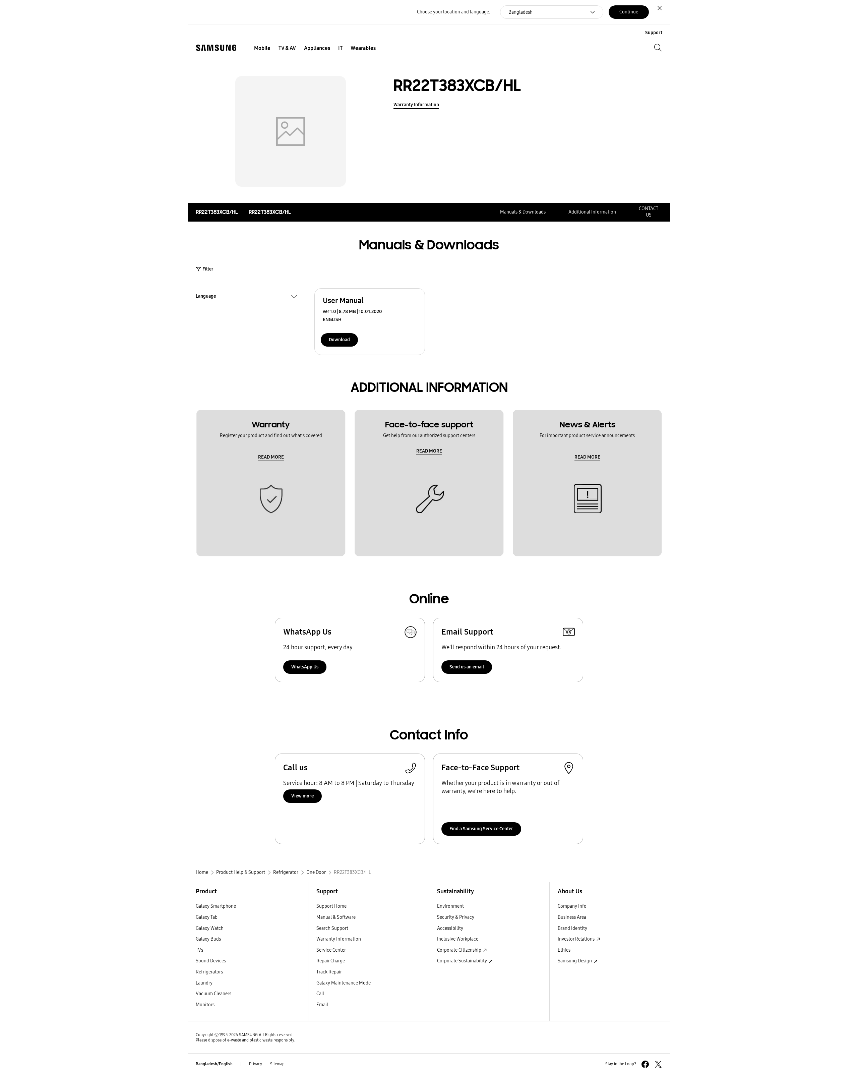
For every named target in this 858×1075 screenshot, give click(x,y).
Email (322, 1005)
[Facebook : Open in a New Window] (645, 1064)
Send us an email (466, 667)
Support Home (331, 906)
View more (302, 796)
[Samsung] (216, 48)
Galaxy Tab (207, 917)
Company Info (572, 906)
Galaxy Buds (208, 939)
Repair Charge (330, 961)
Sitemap (277, 1064)
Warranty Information (416, 105)
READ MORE (271, 457)
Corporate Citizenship (459, 950)
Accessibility (450, 928)
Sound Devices (211, 961)
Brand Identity (572, 928)
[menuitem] (262, 48)
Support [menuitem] (653, 33)
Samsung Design (575, 961)
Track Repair (329, 972)
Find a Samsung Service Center (481, 829)
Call (320, 994)
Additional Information (592, 212)
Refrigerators (209, 972)
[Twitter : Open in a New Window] (658, 1064)
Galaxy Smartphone (216, 906)
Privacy (255, 1064)
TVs (199, 950)
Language (206, 297)
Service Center (331, 950)
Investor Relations (577, 939)
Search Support (332, 928)
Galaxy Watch (210, 928)
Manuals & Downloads (523, 212)
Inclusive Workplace (457, 939)
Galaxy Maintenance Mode (343, 983)
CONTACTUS (648, 212)
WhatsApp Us (304, 667)
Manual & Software (336, 917)
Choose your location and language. (453, 12)
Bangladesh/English (214, 1064)
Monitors (205, 1005)
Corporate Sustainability (462, 961)
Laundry (204, 983)
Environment (450, 906)
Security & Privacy (455, 917)
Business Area (572, 917)
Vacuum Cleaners (213, 994)
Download (339, 340)
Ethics (564, 950)
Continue (628, 12)
